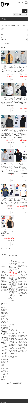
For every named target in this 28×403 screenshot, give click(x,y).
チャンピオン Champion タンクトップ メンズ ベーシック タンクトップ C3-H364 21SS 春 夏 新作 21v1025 (7, 232)
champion (17, 14)
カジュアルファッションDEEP (3, 19)
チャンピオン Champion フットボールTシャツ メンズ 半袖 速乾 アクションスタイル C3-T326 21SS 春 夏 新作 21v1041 (20, 200)
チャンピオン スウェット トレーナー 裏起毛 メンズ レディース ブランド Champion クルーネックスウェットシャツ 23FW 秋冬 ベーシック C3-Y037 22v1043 (20, 167)
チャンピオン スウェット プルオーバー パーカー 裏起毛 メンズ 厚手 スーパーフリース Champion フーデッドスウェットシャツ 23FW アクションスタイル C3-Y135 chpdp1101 (20, 69)
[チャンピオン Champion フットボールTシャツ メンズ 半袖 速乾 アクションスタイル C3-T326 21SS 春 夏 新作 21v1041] (20, 190)
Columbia (20, 14)
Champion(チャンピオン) (16, 25)
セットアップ (24, 14)
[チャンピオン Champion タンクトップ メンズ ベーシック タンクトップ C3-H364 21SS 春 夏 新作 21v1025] (7, 221)
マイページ (19, 3)
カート (22, 3)
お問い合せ (17, 18)
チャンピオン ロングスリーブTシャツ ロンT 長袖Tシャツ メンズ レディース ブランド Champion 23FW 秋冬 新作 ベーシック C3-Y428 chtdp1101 (7, 100)
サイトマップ (24, 18)
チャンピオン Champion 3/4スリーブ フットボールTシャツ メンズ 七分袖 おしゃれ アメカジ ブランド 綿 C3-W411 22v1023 (7, 200)
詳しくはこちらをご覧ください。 (13, 300)
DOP (14, 14)
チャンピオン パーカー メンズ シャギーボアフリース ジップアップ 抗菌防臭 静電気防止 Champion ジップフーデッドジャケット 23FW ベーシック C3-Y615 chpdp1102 (7, 69)
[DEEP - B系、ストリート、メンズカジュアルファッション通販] (5, 6)
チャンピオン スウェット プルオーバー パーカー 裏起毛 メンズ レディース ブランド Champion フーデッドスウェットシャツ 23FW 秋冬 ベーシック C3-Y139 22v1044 (7, 167)
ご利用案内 (10, 18)
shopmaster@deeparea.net (17, 383)
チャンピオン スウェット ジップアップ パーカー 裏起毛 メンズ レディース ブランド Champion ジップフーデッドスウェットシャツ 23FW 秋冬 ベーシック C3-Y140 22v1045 (20, 133)
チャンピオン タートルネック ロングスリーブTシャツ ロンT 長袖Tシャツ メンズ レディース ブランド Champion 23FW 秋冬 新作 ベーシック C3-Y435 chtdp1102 (20, 101)
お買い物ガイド (5, 402)
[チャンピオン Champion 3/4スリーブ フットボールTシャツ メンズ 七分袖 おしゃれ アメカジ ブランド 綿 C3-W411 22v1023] (7, 190)
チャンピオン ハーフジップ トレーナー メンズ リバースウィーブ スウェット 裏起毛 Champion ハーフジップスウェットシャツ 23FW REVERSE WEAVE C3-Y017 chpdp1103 (7, 133)
